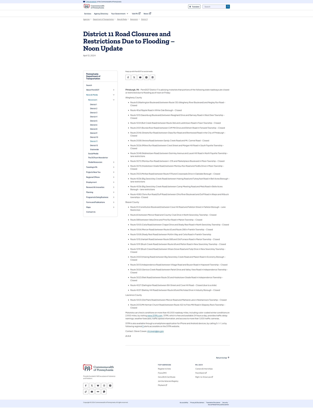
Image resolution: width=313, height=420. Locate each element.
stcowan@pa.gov (155, 331)
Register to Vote (164, 369)
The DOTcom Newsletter (98, 157)
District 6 (93, 125)
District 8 (93, 129)
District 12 (94, 145)
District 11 (93, 141)
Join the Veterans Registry (168, 381)
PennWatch (200, 373)
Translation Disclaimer (213, 402)
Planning (89, 192)
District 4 (93, 116)
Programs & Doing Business (97, 197)
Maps (88, 207)
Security (225, 402)
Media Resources (95, 162)
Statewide (94, 149)
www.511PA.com (154, 315)
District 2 (93, 108)
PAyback (161, 385)
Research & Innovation (95, 187)
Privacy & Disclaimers (197, 402)
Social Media (93, 153)
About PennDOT (92, 90)
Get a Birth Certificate (166, 377)
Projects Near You (93, 172)
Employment (91, 182)
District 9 (93, 133)
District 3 (93, 112)
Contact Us (90, 212)
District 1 (93, 104)
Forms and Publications (95, 202)
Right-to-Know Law (203, 377)
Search (89, 85)
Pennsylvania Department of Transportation (93, 76)
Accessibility (184, 402)
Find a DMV (162, 373)
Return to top (221, 358)
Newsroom (92, 100)
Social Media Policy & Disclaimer (218, 404)
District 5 (93, 121)
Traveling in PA (91, 167)
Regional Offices (93, 177)
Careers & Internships (204, 369)
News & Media (92, 95)
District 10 (94, 137)
